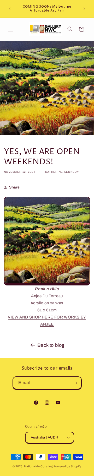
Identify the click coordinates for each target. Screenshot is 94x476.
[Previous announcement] (9, 8)
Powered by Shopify (68, 466)
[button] (10, 29)
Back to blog (50, 345)
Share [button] (14, 187)
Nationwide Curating (38, 466)
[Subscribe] (75, 382)
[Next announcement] (84, 8)
